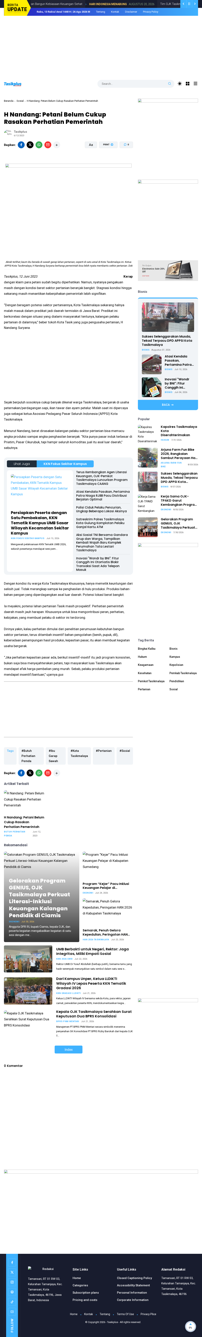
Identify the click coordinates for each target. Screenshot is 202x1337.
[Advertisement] (101, 45)
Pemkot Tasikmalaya (151, 681)
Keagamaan (145, 664)
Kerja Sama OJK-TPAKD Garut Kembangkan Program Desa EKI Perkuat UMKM (179, 500)
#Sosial (125, 751)
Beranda (8, 100)
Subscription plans (86, 1292)
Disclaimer (131, 11)
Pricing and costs (85, 1300)
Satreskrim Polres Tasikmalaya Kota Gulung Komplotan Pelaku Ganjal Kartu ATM (100, 523)
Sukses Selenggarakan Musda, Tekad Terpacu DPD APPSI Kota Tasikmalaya (167, 340)
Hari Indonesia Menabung (91, 4)
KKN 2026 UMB (64, 959)
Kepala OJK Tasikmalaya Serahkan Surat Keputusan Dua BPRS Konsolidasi (94, 1014)
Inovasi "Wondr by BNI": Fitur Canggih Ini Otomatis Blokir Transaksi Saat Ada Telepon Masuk (98, 564)
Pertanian (144, 689)
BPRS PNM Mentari (67, 1021)
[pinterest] (12, 1292)
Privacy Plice (148, 1314)
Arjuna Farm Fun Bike (171, 465)
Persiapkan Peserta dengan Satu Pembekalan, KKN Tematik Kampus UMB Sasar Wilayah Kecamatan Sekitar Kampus (40, 523)
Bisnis (146, 350)
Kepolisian (176, 664)
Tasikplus (112, 1322)
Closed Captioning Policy (134, 1278)
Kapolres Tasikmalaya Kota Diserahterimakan (179, 431)
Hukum (165, 440)
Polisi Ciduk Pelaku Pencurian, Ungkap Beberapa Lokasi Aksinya (101, 509)
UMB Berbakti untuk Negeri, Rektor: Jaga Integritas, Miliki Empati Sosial (92, 951)
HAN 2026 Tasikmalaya (96, 939)
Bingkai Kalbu (146, 648)
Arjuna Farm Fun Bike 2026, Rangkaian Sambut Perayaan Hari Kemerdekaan (179, 454)
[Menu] (187, 83)
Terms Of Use (125, 1314)
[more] (56, 144)
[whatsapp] (39, 144)
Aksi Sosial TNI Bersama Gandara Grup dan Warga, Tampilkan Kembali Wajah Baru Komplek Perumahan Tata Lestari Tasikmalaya (102, 542)
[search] (169, 84)
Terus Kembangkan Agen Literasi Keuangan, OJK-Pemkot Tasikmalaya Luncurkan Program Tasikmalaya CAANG (102, 478)
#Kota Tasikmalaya (79, 753)
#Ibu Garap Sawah (53, 756)
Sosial (20, 100)
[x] (30, 144)
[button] (105, 159)
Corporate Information (133, 1300)
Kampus (174, 656)
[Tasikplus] (17, 84)
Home (77, 1278)
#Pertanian (104, 751)
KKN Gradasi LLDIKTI (68, 993)
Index (69, 1049)
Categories (80, 1285)
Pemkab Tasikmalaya (183, 673)
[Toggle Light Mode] (179, 83)
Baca (166, 404)
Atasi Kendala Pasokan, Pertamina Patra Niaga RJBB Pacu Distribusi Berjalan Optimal (103, 495)
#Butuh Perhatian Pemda (28, 756)
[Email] (47, 144)
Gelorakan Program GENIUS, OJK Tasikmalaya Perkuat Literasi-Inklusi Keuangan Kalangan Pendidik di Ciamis (39, 898)
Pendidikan (176, 681)
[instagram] (12, 1282)
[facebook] (21, 144)
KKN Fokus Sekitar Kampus (65, 464)
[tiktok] (12, 1302)
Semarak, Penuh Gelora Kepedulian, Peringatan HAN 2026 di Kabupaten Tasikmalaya (105, 932)
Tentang (100, 11)
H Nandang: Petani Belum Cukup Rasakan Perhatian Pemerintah (24, 822)
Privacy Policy (150, 11)
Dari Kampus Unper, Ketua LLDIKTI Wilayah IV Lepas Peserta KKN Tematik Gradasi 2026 (91, 983)
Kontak (115, 11)
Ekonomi (14, 921)
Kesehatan (145, 673)
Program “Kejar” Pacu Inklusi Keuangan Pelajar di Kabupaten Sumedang (106, 886)
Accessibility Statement (133, 1285)
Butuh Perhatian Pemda (14, 833)
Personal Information (132, 1292)
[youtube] (12, 1312)
